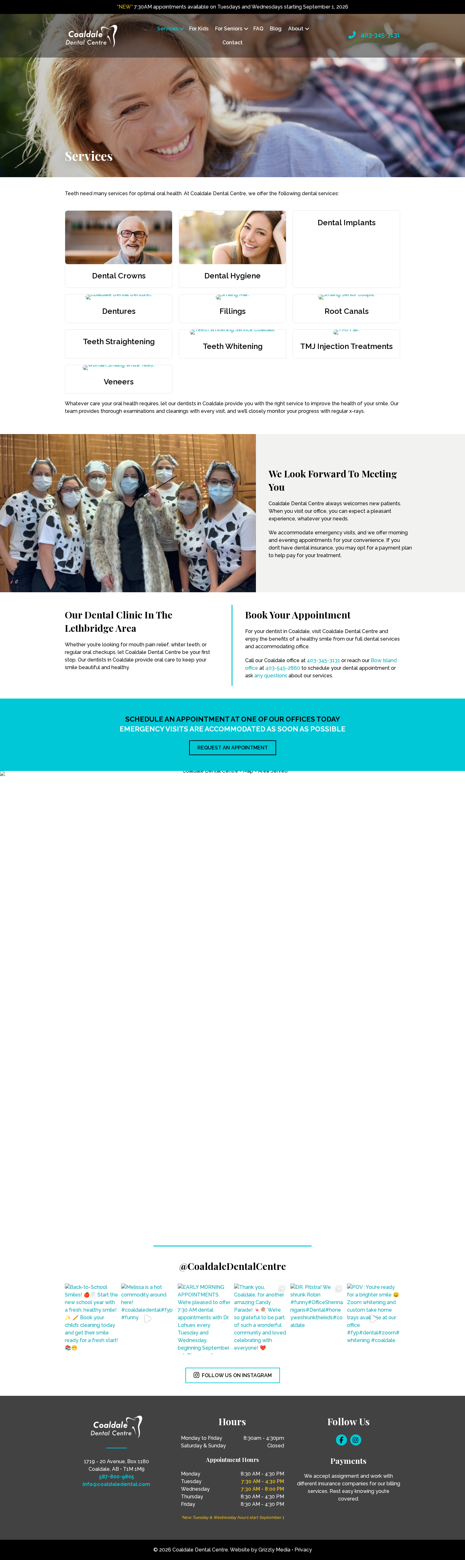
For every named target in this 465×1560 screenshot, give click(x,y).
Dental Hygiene (232, 275)
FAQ (258, 29)
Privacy (303, 1550)
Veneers (118, 381)
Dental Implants (346, 222)
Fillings (232, 311)
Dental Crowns (119, 275)
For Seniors (228, 29)
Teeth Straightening (119, 341)
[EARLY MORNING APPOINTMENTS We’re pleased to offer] (204, 1318)
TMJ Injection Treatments (346, 346)
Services (167, 29)
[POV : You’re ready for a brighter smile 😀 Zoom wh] (373, 1318)
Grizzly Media (274, 1550)
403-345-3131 (380, 35)
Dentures (118, 311)
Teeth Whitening (233, 346)
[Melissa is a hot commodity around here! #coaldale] (147, 1318)
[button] (182, 29)
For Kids (198, 29)
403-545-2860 (282, 668)
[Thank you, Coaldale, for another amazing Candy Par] (260, 1318)
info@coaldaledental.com (116, 1484)
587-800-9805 (116, 1477)
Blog (276, 29)
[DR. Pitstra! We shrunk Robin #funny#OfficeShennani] (317, 1318)
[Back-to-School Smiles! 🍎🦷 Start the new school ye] (91, 1318)
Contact (232, 43)
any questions (270, 676)
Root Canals (347, 311)
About (295, 29)
